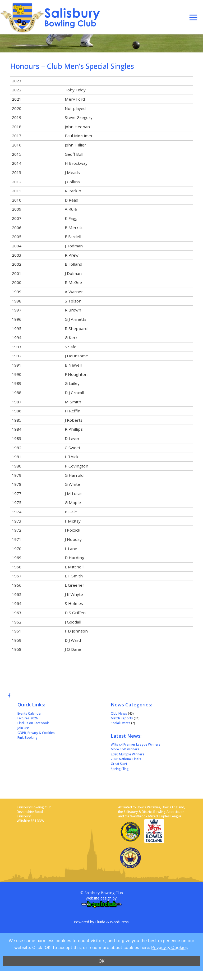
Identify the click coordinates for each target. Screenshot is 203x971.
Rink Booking (27, 737)
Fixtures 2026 (27, 718)
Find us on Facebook (33, 723)
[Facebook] (10, 695)
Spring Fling (120, 769)
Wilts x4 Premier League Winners (135, 744)
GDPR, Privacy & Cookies (36, 733)
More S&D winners (125, 749)
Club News (119, 713)
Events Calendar (29, 713)
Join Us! (23, 728)
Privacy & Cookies (169, 947)
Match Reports (122, 718)
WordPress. (120, 921)
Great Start (119, 763)
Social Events (120, 723)
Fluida (99, 921)
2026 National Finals (126, 759)
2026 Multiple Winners (127, 754)
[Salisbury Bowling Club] (52, 17)
